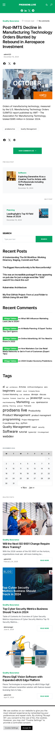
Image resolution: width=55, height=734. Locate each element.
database (26, 394)
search (44, 239)
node (33, 402)
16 (6, 473)
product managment (41, 415)
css (20, 394)
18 (20, 473)
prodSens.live (27, 4)
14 (42, 469)
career (19, 391)
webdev (8, 436)
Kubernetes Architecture (15, 287)
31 (13, 483)
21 (42, 473)
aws (46, 387)
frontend (13, 398)
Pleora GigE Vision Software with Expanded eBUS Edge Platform (22, 678)
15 (49, 469)
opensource (42, 402)
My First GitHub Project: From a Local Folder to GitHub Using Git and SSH (25, 296)
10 (13, 469)
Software (22, 173)
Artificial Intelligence (35, 387)
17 (13, 473)
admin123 (7, 54)
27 (35, 478)
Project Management (30, 420)
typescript (32, 432)
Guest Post (21, 398)
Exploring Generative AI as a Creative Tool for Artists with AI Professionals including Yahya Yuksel (32, 180)
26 (28, 478)
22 (49, 473)
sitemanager (8, 627)
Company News (34, 391)
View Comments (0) (26, 151)
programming (11, 419)
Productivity (34, 410)
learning (47, 398)
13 (35, 469)
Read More (44, 560)
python (24, 423)
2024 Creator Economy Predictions (36, 361)
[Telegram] (33, 10)
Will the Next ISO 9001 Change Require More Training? (26, 545)
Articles (22, 387)
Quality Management (29, 129)
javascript (36, 397)
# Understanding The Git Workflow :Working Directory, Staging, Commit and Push (24, 258)
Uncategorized (43, 432)
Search (7, 233)
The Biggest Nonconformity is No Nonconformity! (27, 267)
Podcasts (27, 406)
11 (20, 469)
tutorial (23, 431)
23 (6, 478)
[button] (4, 5)
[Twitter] (29, 10)
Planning (11, 210)
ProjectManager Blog (11, 423)
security (41, 427)
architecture (13, 387)
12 (27, 469)
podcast (20, 406)
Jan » (31, 487)
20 (35, 473)
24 (14, 478)
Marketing (23, 402)
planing (5, 406)
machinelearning (9, 402)
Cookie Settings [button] (11, 728)
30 (6, 483)
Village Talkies (10, 318)
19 (27, 473)
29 (49, 478)
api (7, 387)
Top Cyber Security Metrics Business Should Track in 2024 (25, 610)
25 (21, 478)
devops (34, 394)
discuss (43, 394)
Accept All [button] (27, 728)
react (34, 427)
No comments (44, 21)
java (27, 398)
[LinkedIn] (26, 10)
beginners (9, 390)
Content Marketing (10, 394)
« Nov (24, 487)
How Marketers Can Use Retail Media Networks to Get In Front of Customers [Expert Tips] (26, 351)
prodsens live (10, 129)
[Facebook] (22, 10)
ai (4, 386)
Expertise (6, 398)
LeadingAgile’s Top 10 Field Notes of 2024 (20, 215)
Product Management (16, 415)
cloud (25, 391)
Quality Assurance (11, 21)
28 (42, 478)
